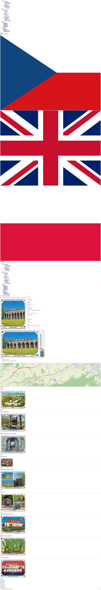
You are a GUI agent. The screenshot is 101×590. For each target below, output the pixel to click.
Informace (3, 290)
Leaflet (95, 386)
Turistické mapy (7, 18)
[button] (1, 364)
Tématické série (7, 14)
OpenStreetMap (98, 386)
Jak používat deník (7, 2)
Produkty (3, 9)
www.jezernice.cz (30, 319)
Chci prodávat (7, 6)
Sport (5, 275)
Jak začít (3, 263)
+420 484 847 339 (2, 584)
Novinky (3, 21)
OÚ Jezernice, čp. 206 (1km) (5, 359)
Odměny (6, 4)
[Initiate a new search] (99, 364)
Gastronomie (6, 12)
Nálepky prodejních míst (8, 20)
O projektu (3, 22)
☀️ (0, 34)
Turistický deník (7, 16)
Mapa (2, 8)
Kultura (6, 11)
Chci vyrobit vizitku (7, 7)
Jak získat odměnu (7, 3)
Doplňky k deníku (7, 17)
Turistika (6, 273)
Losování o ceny (7, 5)
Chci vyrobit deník (7, 270)
